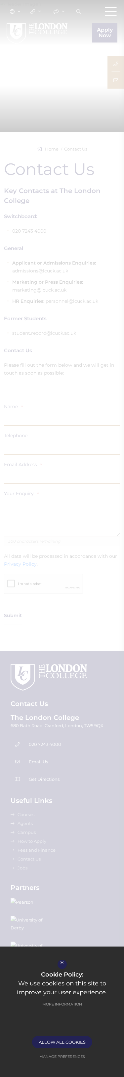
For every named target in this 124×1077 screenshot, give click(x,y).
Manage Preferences (62, 1056)
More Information (62, 1004)
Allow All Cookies (62, 1042)
